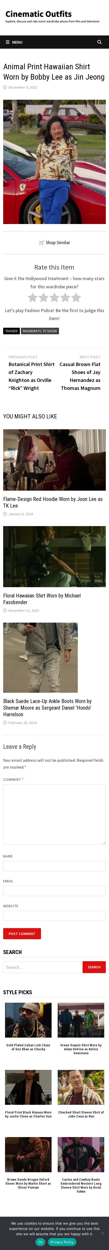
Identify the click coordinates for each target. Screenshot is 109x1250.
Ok (40, 1242)
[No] (102, 1233)
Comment (13, 779)
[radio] (33, 299)
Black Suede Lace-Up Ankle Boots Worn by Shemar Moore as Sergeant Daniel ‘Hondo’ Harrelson (47, 708)
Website (11, 906)
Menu (17, 42)
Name (8, 856)
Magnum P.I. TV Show (40, 331)
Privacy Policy (62, 1242)
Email (8, 881)
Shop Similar (58, 242)
